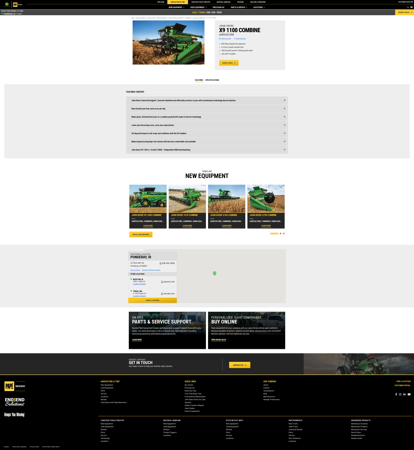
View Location (135, 270)
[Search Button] (408, 7)
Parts (103, 391)
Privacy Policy (34, 447)
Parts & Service (238, 7)
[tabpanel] (148, 206)
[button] (184, 7)
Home (133, 18)
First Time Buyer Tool (193, 394)
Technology (105, 438)
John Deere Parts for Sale (195, 400)
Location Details (139, 284)
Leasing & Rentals (296, 430)
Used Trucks (293, 427)
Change (19, 14)
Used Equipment (197, 7)
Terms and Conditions (19, 447)
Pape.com (160, 2)
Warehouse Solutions (359, 424)
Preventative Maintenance (195, 397)
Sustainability (268, 391)
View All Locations (152, 300)
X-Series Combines (199, 18)
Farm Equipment (162, 18)
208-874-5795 (169, 282)
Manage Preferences (271, 400)
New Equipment (175, 7)
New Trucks (293, 424)
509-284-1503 (169, 294)
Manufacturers (269, 397)
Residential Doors (358, 435)
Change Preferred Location (151, 270)
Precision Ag (218, 7)
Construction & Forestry (200, 2)
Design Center (356, 438)
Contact (6, 447)
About (265, 385)
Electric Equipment (192, 411)
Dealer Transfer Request (194, 405)
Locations (258, 7)
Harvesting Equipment (176, 18)
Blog (265, 394)
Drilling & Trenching (258, 2)
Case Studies (190, 408)
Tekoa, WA (137, 291)
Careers (266, 388)
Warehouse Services (359, 430)
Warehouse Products (359, 427)
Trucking (240, 2)
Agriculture (151, 18)
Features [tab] (199, 80)
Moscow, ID (138, 279)
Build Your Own (190, 391)
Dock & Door (356, 433)
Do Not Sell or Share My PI (51, 447)
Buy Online (189, 385)
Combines (188, 18)
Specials (188, 403)
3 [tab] (284, 234)
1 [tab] (271, 234)
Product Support (170, 433)
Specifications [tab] (212, 80)
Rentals (104, 400)
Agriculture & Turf (178, 2)
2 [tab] (281, 234)
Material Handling (223, 2)
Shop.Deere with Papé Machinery (114, 403)
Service (104, 394)
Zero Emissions (294, 438)
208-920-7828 (214, 12)
